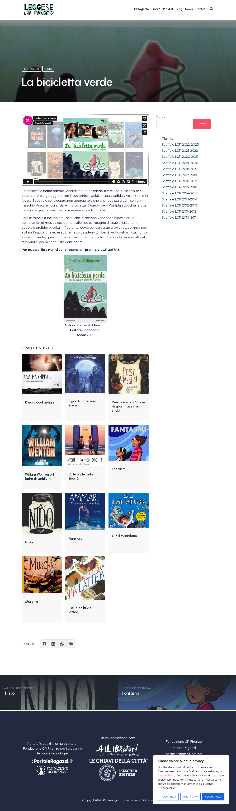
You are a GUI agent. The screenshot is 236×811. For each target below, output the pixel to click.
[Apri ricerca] (211, 9)
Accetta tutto (213, 796)
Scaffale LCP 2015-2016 (179, 187)
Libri (48, 68)
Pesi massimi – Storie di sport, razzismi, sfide (128, 406)
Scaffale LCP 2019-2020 (180, 163)
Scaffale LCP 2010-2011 (179, 217)
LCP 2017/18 (31, 68)
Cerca (160, 117)
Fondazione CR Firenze (184, 742)
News (189, 9)
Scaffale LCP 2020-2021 (180, 157)
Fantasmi (119, 469)
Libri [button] (155, 9)
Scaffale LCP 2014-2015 (179, 193)
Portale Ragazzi (183, 748)
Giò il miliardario (124, 536)
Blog (179, 9)
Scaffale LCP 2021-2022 (180, 151)
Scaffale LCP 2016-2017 (179, 181)
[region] (191, 779)
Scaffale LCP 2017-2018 (179, 175)
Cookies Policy (166, 775)
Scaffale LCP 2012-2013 (179, 205)
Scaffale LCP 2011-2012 (179, 211)
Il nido (29, 542)
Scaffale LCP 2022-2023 (180, 144)
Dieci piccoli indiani (39, 402)
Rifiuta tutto (190, 796)
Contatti (201, 9)
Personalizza (168, 796)
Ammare (75, 538)
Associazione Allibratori (184, 754)
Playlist (168, 9)
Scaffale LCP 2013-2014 (179, 199)
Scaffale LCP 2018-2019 (179, 169)
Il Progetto (141, 9)
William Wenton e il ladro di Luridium (39, 476)
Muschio (31, 601)
